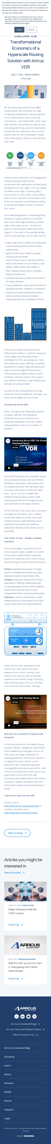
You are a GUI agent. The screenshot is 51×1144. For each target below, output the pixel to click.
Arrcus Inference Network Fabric (23, 1029)
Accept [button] (19, 29)
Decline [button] (31, 29)
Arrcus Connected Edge (23, 1024)
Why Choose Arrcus (23, 1034)
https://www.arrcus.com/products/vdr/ (21, 806)
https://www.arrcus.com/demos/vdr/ (20, 812)
